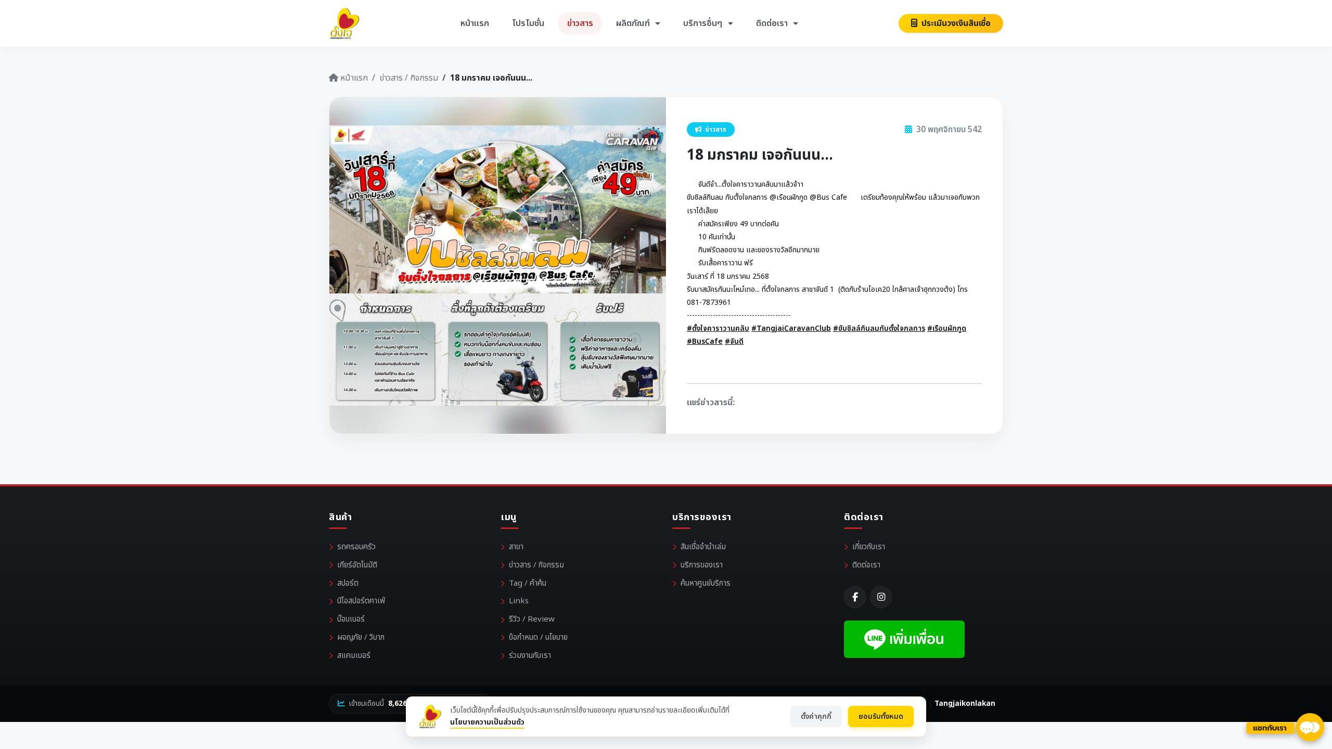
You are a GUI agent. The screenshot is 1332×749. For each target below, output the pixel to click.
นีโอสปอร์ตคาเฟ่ (361, 601)
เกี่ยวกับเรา (868, 547)
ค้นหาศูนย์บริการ (706, 583)
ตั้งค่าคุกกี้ (816, 716)
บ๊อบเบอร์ (351, 619)
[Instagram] (881, 597)
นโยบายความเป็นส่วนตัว (487, 722)
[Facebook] (855, 597)
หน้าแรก (474, 23)
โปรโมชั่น (528, 23)
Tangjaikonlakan (964, 704)
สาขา (516, 547)
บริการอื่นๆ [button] (703, 23)
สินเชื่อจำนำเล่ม (703, 547)
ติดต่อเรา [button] (773, 23)
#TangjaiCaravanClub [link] (791, 328)
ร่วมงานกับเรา (530, 656)
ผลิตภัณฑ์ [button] (634, 23)
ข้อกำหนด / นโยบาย (538, 637)
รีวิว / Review (532, 619)
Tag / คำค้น (527, 583)
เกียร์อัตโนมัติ (357, 565)
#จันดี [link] (734, 341)
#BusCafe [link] (705, 341)
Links (519, 601)
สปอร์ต (347, 583)
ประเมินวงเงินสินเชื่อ (955, 23)
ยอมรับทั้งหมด (881, 716)
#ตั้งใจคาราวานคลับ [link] (718, 328)
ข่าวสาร (580, 23)
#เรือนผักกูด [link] (946, 328)
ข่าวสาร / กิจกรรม (408, 78)
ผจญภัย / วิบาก (361, 637)
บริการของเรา (702, 565)
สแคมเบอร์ (353, 656)
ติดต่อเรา (866, 565)
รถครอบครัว (356, 547)
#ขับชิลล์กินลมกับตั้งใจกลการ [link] (879, 328)
